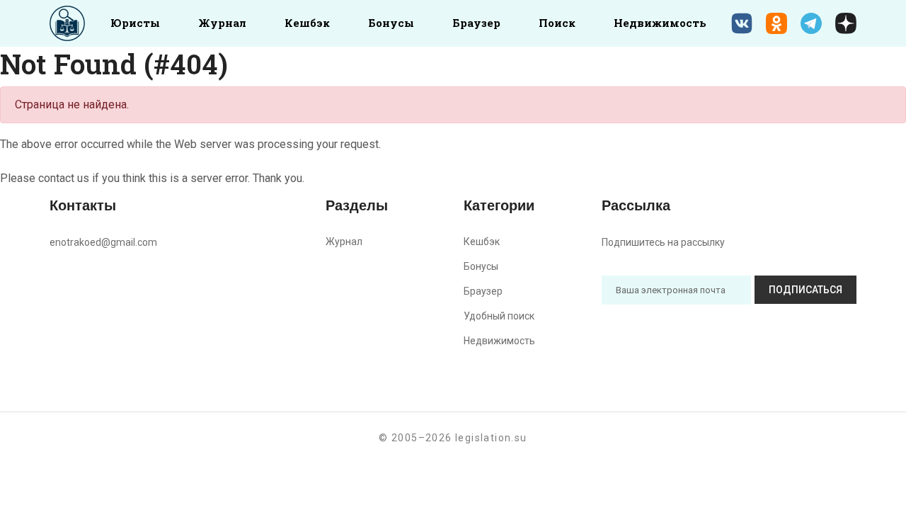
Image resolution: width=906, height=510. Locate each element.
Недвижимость (660, 23)
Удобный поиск (499, 316)
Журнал (222, 23)
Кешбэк (307, 23)
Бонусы (391, 23)
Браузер (476, 23)
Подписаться (805, 289)
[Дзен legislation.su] (845, 23)
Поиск (557, 23)
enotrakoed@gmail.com (103, 242)
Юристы (135, 23)
